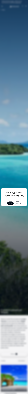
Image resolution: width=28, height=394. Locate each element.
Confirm (10, 203)
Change (17, 203)
